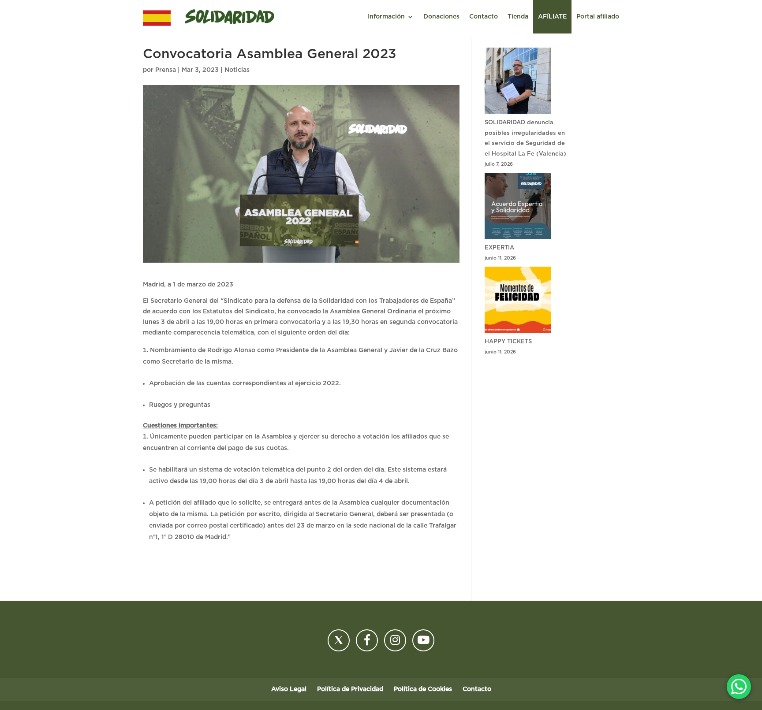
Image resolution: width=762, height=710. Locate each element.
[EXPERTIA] (518, 208)
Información (386, 17)
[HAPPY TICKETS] (518, 302)
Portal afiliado (597, 17)
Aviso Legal (288, 689)
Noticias (237, 70)
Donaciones (441, 17)
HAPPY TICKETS (508, 342)
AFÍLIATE (552, 17)
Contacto (483, 17)
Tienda (518, 17)
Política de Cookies (423, 689)
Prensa (165, 70)
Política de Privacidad (350, 689)
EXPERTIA (499, 248)
